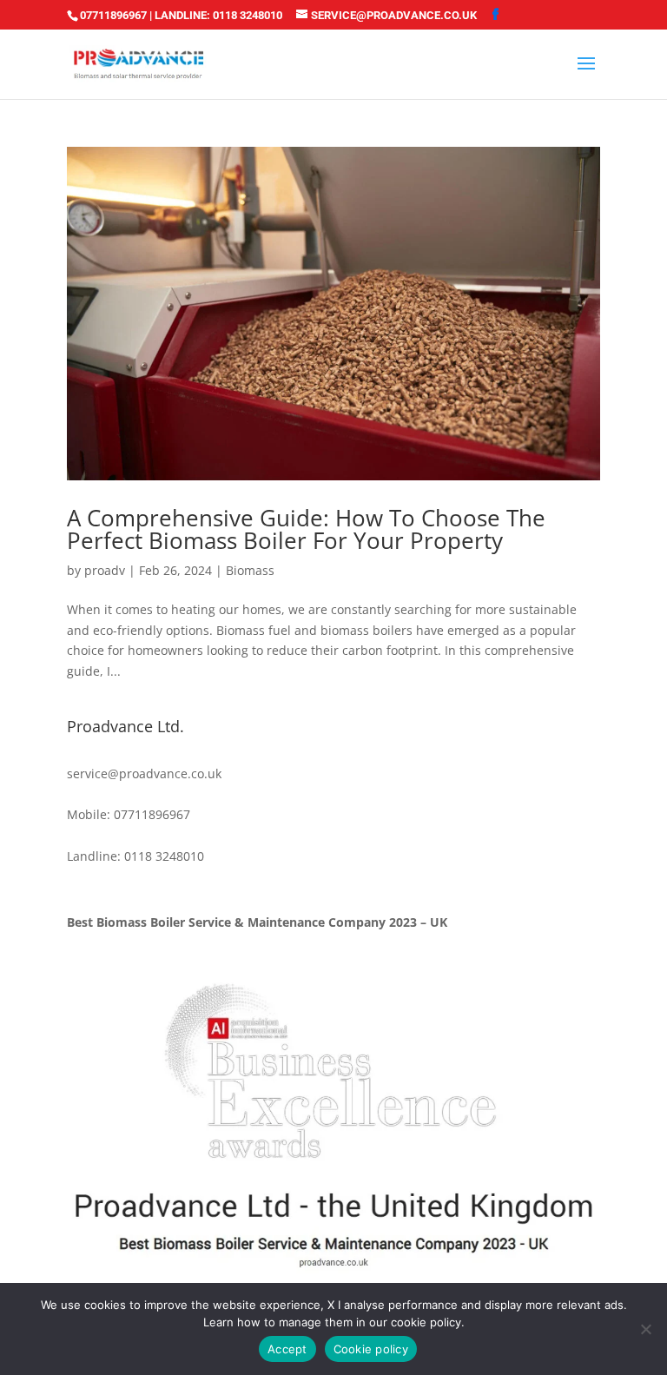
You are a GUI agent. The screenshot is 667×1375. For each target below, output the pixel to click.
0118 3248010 (247, 15)
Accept (287, 1349)
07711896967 (113, 15)
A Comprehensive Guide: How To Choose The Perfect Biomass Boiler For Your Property (306, 529)
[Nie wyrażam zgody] (645, 1329)
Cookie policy (371, 1349)
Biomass (250, 570)
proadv (104, 570)
